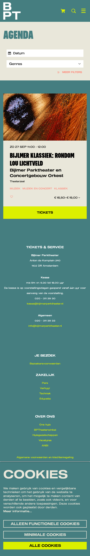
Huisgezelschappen (45, 435)
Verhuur (45, 388)
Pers (45, 383)
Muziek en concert (37, 188)
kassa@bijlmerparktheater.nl (45, 303)
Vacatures (45, 440)
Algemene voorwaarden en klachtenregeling (45, 457)
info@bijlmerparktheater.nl (45, 326)
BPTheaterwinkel (45, 429)
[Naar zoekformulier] (73, 11)
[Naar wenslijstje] (11, 196)
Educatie (45, 398)
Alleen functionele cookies (45, 524)
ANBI (45, 445)
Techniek (45, 393)
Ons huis (45, 424)
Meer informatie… (17, 511)
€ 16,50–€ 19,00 (66, 197)
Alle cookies (45, 545)
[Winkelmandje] (63, 11)
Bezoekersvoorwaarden (45, 363)
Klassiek (61, 188)
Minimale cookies (45, 535)
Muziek (15, 188)
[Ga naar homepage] (12, 11)
